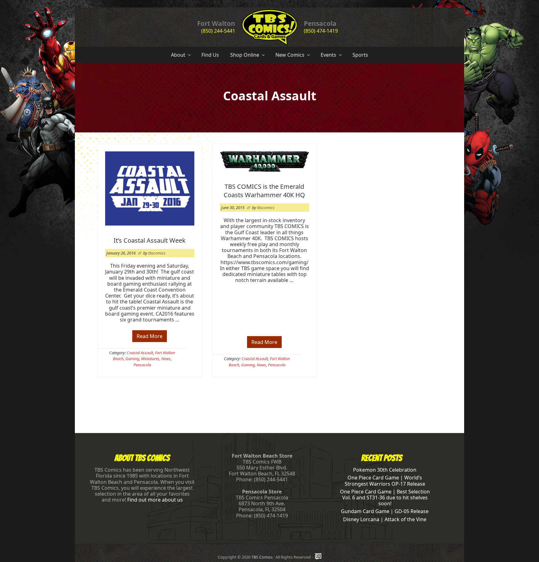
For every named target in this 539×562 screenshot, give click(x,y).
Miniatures (150, 358)
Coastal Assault (140, 352)
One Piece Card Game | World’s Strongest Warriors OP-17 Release (385, 480)
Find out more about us (155, 499)
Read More (150, 337)
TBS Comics (262, 557)
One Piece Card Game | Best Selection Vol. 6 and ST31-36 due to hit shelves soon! (385, 497)
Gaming (132, 358)
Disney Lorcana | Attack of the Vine (384, 519)
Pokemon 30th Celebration (384, 469)
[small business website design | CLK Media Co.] (318, 557)
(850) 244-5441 (218, 30)
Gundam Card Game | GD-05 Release (385, 511)
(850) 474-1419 (321, 30)
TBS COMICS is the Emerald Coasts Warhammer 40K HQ (264, 190)
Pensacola (142, 365)
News (166, 358)
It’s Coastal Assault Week (150, 240)
